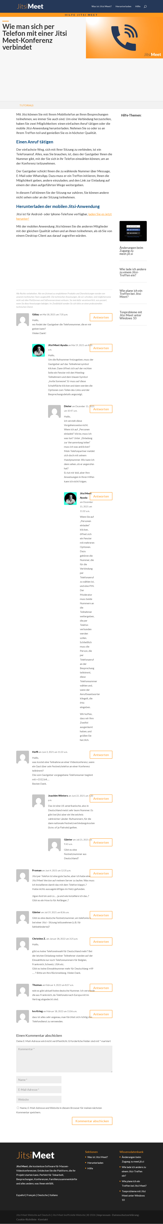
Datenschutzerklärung (125, 1214)
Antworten (101, 317)
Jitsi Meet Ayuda (58, 344)
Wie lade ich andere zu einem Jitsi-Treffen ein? (133, 272)
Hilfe (137, 6)
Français (31, 1194)
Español (20, 1194)
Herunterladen (123, 6)
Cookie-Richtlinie (26, 1219)
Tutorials (26, 105)
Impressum (103, 1214)
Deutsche (42, 1194)
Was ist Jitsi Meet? (102, 6)
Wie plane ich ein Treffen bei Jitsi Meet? (131, 293)
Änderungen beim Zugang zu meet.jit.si (131, 250)
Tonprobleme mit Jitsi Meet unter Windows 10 (131, 315)
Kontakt (43, 1219)
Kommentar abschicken (92, 1121)
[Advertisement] (38, 78)
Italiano (54, 1194)
